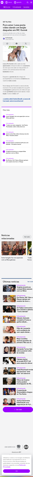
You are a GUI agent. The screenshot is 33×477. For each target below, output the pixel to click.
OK (16, 471)
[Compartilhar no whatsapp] (7, 43)
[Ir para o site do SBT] (26, 447)
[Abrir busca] (27, 2)
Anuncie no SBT (16, 452)
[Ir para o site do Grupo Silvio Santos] (14, 447)
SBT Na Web (7, 22)
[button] (13, 252)
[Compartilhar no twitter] (25, 43)
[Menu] (31, 2)
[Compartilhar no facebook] (16, 43)
